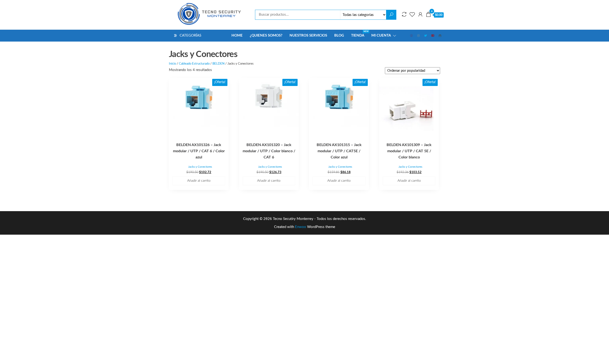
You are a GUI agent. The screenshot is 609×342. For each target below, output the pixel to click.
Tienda (359, 33)
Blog (339, 35)
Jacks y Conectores (200, 166)
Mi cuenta (381, 35)
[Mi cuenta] (420, 15)
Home (237, 35)
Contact (440, 36)
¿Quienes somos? (266, 35)
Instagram (418, 36)
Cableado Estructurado (194, 63)
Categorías (190, 35)
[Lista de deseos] (412, 15)
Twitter (425, 36)
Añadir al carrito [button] (199, 180)
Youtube (433, 36)
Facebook (411, 36)
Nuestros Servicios (308, 35)
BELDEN (218, 63)
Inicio (172, 63)
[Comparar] (404, 15)
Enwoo (300, 227)
